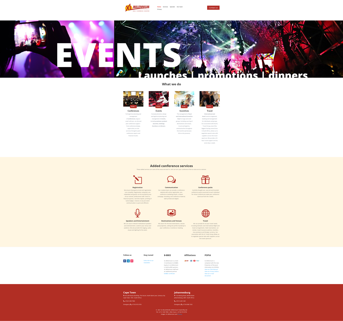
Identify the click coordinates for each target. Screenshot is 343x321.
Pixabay (180, 314)
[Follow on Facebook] (124, 260)
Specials (172, 7)
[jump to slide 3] (171, 75)
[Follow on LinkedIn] (128, 260)
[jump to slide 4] (173, 75)
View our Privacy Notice (212, 271)
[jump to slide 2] (170, 75)
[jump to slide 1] (168, 75)
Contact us (213, 7)
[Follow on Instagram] (131, 260)
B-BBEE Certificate (169, 273)
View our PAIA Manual (211, 269)
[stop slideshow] (175, 75)
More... (133, 106)
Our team (180, 7)
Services (165, 7)
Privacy (159, 9)
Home (159, 7)
